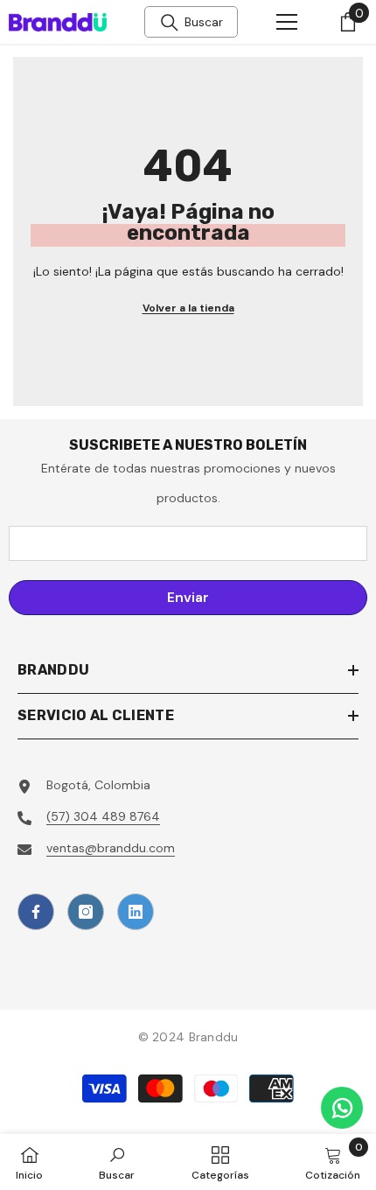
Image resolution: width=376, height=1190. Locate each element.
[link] (116, 1162)
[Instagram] (85, 911)
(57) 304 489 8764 (103, 816)
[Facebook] (35, 911)
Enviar (188, 597)
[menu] (286, 21)
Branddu (214, 1037)
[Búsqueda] (169, 22)
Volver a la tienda (188, 308)
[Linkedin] (135, 911)
